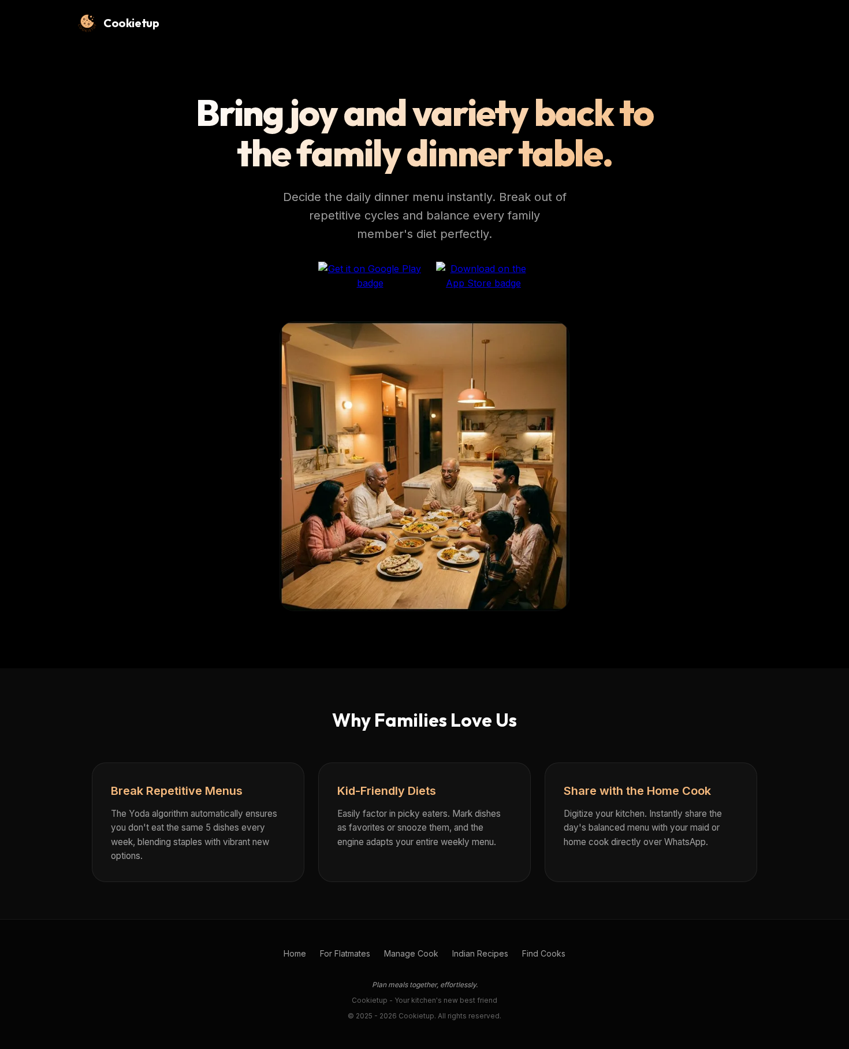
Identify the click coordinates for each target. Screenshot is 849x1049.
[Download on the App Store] (483, 278)
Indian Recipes (480, 953)
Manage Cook (411, 953)
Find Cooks (543, 953)
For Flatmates (345, 953)
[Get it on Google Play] (370, 278)
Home (295, 953)
